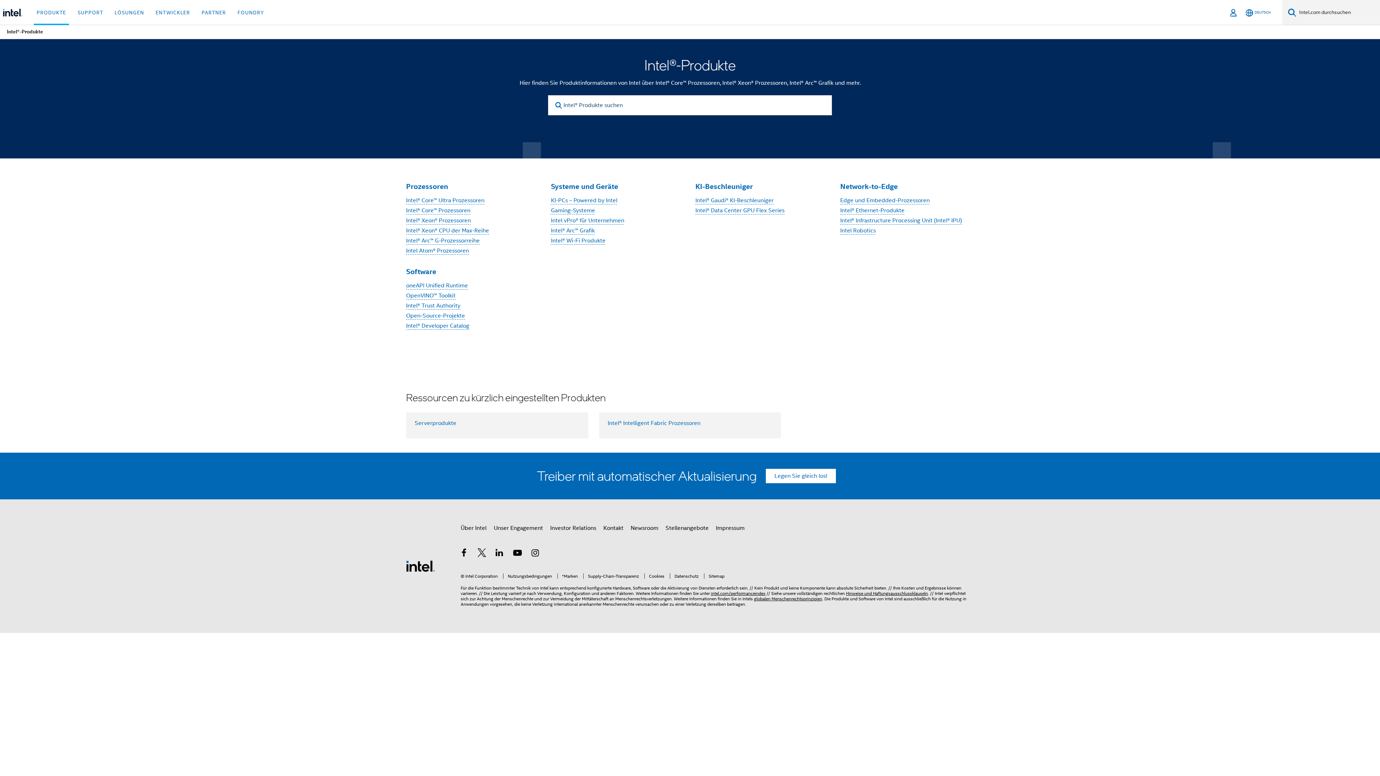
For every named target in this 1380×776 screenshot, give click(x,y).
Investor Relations (573, 528)
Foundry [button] (251, 12)
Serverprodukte (435, 423)
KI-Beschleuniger (724, 186)
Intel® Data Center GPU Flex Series (740, 210)
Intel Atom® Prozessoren (437, 250)
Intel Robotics (858, 230)
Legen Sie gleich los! (800, 476)
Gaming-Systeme (573, 210)
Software (421, 271)
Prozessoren (427, 186)
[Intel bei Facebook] (464, 554)
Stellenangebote (687, 528)
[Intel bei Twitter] (482, 554)
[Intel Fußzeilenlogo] (420, 565)
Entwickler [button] (173, 12)
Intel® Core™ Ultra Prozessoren (445, 200)
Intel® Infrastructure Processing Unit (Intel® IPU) (901, 220)
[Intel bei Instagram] (535, 554)
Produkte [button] (51, 12)
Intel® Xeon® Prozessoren (438, 220)
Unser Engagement (518, 528)
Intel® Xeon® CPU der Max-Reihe (447, 230)
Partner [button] (214, 12)
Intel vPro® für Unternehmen (587, 220)
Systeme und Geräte (584, 186)
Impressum (730, 528)
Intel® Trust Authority (433, 305)
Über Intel (474, 528)
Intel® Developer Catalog (437, 325)
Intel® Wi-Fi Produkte (578, 240)
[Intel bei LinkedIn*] (499, 554)
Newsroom (644, 528)
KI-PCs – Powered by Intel (584, 200)
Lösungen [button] (129, 12)
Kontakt (613, 528)
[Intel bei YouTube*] (517, 554)
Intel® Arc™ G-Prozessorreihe (443, 240)
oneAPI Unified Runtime (437, 285)
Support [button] (90, 12)
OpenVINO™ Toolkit (431, 295)
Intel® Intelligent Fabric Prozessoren (654, 423)
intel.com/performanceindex (738, 593)
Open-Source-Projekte (435, 315)
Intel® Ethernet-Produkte (872, 210)
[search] (559, 105)
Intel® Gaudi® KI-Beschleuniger (734, 200)
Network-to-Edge (869, 186)
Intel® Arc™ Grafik (573, 230)
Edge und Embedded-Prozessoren (885, 200)
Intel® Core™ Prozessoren (438, 210)
